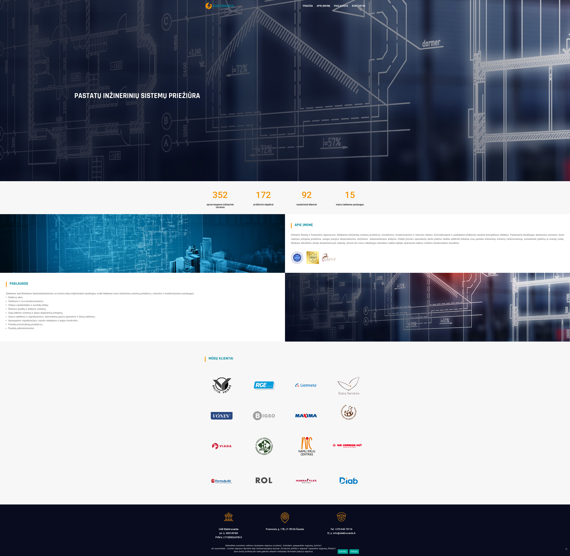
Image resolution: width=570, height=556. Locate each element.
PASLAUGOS (341, 6)
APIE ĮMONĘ (323, 6)
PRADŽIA (308, 6)
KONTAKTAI (358, 6)
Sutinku (342, 551)
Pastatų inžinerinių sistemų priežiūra (137, 96)
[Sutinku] (566, 548)
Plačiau (354, 551)
